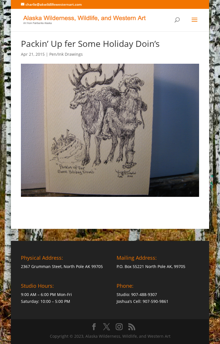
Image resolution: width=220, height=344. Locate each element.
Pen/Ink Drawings (66, 54)
